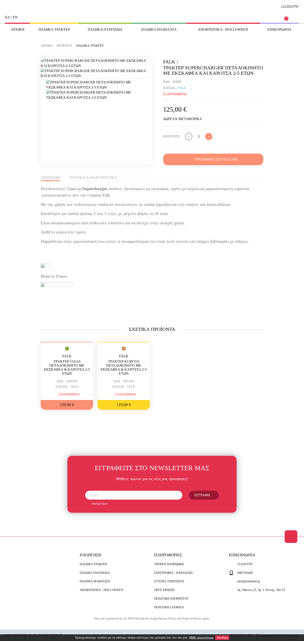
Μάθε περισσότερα (201, 637)
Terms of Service (192, 618)
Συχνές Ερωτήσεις (169, 581)
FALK (67, 356)
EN (15, 17)
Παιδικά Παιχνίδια (105, 29)
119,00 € (124, 404)
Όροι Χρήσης (164, 590)
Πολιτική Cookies (169, 607)
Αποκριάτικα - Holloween (223, 29)
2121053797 (245, 564)
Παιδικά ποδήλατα (159, 29)
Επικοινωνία (280, 29)
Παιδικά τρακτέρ (54, 29)
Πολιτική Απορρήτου (171, 598)
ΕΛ (7, 17)
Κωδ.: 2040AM (67, 381)
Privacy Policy (167, 618)
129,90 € (67, 404)
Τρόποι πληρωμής (169, 564)
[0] (289, 17)
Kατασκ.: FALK (67, 386)
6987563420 (245, 573)
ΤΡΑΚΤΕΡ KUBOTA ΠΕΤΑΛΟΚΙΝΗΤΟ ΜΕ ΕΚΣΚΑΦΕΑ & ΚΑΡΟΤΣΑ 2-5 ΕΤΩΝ (124, 367)
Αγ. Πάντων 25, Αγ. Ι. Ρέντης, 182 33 (261, 590)
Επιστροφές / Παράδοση (173, 573)
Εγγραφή (202, 495)
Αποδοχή (222, 637)
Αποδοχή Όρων (99, 503)
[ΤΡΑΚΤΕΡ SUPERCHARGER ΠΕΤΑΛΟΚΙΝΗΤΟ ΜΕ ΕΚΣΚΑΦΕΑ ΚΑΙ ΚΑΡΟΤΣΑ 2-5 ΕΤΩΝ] (96, 63)
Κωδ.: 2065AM (123, 381)
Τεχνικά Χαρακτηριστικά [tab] (93, 177)
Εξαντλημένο (69, 394)
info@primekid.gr (248, 581)
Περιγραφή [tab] (50, 177)
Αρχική (17, 29)
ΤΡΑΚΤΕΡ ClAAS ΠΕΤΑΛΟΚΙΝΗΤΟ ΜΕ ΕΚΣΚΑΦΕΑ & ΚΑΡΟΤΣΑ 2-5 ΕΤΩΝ (67, 367)
